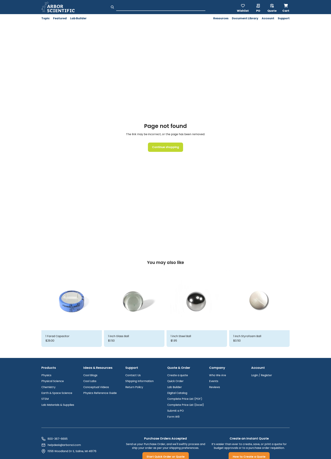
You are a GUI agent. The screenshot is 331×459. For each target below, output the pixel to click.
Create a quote (177, 375)
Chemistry (48, 387)
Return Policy (134, 387)
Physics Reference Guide (100, 393)
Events (213, 381)
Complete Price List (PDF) (184, 399)
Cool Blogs (90, 375)
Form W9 (173, 417)
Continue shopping (165, 147)
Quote (272, 10)
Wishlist (243, 10)
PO (258, 10)
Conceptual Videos (96, 387)
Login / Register (261, 375)
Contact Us (133, 375)
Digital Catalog (177, 393)
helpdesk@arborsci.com (64, 445)
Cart (286, 7)
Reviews (214, 387)
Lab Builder (174, 387)
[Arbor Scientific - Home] (58, 7)
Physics (46, 375)
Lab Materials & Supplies (57, 405)
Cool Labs (89, 381)
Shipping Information (139, 381)
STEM (45, 399)
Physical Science (52, 381)
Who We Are (217, 375)
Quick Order (175, 381)
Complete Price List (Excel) (185, 405)
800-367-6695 (58, 439)
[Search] (112, 7)
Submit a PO (175, 411)
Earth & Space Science (56, 393)
